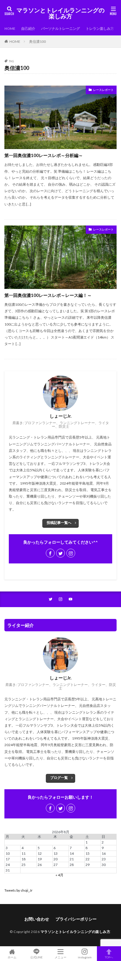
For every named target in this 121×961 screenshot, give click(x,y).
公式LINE (36, 957)
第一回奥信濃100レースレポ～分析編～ (43, 155)
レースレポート (103, 89)
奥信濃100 (37, 41)
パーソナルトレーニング (60, 28)
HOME (9, 28)
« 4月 (59, 875)
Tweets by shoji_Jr (18, 890)
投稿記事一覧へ (59, 522)
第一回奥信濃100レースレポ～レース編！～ (48, 295)
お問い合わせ (36, 918)
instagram (85, 957)
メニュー (60, 957)
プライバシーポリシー (76, 918)
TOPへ (109, 957)
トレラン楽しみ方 (100, 28)
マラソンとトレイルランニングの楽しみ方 (60, 13)
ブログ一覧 (59, 777)
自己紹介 (28, 28)
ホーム (12, 957)
